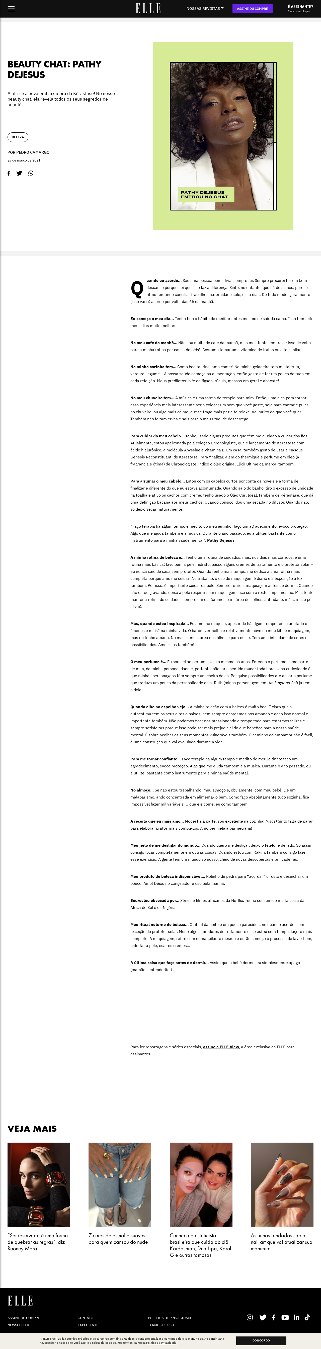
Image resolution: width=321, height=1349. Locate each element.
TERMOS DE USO (161, 1325)
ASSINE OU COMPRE (252, 9)
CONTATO (85, 1318)
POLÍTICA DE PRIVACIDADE (170, 1318)
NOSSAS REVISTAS (203, 8)
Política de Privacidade (161, 1343)
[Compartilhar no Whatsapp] (31, 173)
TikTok (308, 1317)
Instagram (252, 1317)
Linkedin (297, 1317)
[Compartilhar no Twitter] (19, 173)
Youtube (286, 1317)
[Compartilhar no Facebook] (9, 173)
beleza (18, 137)
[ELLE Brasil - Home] (147, 11)
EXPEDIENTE (88, 1325)
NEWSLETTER (18, 1325)
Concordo (261, 1340)
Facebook (274, 1317)
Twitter (263, 1317)
